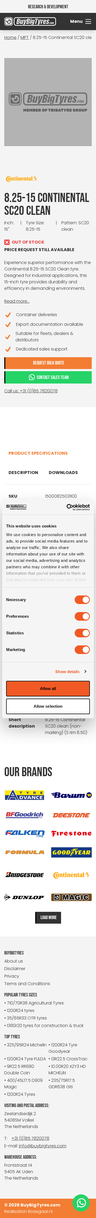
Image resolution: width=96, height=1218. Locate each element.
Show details (67, 671)
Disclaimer (14, 969)
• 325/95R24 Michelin (25, 1045)
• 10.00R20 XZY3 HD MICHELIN (67, 1069)
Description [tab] (23, 472)
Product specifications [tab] (38, 453)
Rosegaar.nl (40, 1211)
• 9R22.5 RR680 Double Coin (19, 1069)
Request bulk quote (48, 363)
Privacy (11, 976)
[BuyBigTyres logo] (15, 21)
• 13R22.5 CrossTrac (68, 1059)
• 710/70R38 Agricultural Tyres (34, 1003)
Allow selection (48, 706)
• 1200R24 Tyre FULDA (25, 1059)
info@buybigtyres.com (42, 1146)
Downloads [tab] (63, 472)
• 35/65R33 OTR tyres (25, 1018)
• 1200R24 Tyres (19, 1094)
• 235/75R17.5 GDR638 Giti (62, 1083)
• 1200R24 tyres (19, 1010)
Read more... (17, 301)
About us (13, 961)
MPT (25, 37)
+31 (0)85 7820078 (30, 1138)
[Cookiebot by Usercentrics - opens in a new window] (68, 507)
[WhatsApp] (81, 1203)
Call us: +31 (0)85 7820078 (31, 391)
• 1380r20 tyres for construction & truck (43, 1025)
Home (10, 37)
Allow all (48, 688)
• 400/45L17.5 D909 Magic (23, 1083)
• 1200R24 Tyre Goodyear (63, 1048)
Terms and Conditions (27, 984)
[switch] (82, 616)
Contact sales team (53, 377)
